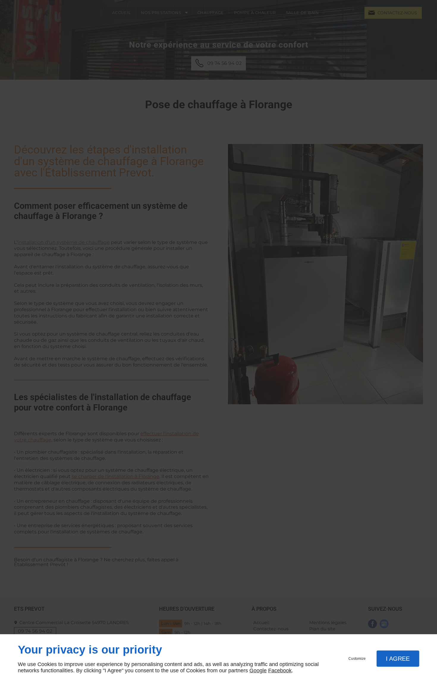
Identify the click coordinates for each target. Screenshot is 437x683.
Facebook (280, 670)
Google (258, 670)
